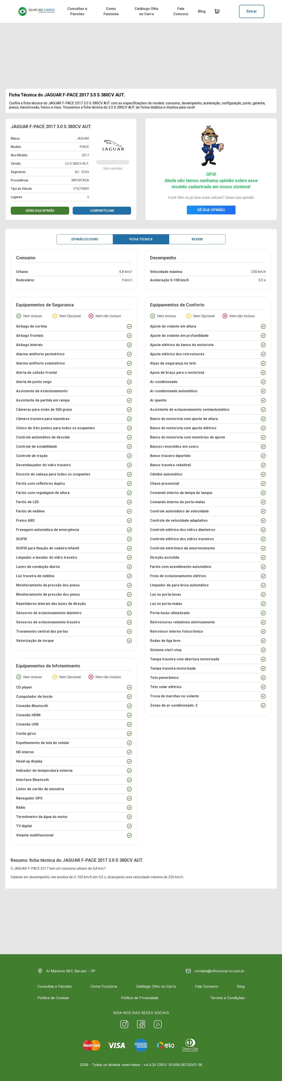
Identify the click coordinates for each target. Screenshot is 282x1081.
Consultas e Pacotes (77, 11)
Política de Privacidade (139, 998)
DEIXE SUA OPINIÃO (40, 210)
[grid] (141, 551)
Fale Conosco (180, 11)
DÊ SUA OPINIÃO (211, 210)
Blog (202, 11)
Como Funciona (111, 11)
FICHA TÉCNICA (140, 239)
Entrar (252, 11)
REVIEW (197, 239)
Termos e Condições (227, 998)
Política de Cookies (53, 998)
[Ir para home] (36, 11)
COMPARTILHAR (102, 210)
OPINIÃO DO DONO (84, 239)
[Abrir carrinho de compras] (217, 11)
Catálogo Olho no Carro (146, 11)
